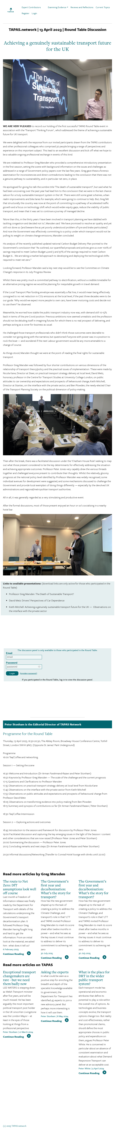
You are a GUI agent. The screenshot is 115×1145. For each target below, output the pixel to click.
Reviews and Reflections (82, 7)
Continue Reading (13, 954)
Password (11, 663)
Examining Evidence (57, 7)
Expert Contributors (31, 7)
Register (25, 13)
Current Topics (103, 7)
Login (34, 13)
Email (9, 653)
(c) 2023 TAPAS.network (14, 1125)
